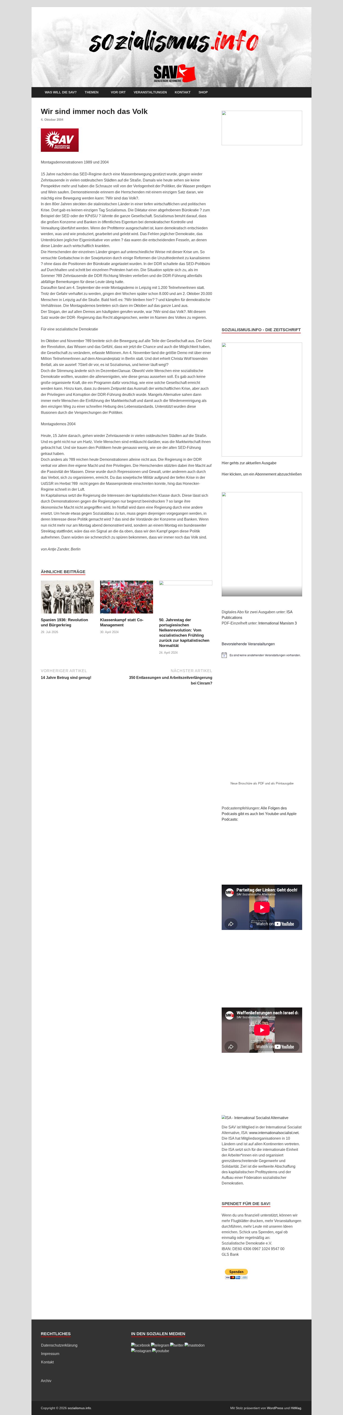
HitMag (296, 1408)
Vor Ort (118, 92)
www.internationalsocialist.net (273, 1133)
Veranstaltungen (150, 92)
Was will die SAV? (61, 92)
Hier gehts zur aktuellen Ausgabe (249, 463)
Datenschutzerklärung (59, 1345)
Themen (91, 92)
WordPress (275, 1408)
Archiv (46, 1381)
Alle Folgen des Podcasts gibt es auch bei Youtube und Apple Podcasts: (259, 813)
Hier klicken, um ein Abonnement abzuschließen (262, 474)
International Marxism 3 (277, 623)
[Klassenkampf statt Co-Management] (126, 599)
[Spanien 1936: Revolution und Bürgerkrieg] (67, 599)
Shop (203, 92)
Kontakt (183, 92)
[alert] (262, 655)
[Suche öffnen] (299, 92)
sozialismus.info (79, 1408)
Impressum (50, 1354)
